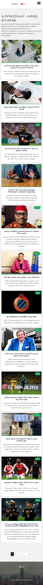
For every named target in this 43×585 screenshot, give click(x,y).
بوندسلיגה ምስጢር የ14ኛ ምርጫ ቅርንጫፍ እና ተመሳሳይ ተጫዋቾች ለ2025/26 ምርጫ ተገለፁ (21, 525)
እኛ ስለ (23, 571)
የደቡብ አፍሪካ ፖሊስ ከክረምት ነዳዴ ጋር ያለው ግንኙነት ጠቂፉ (21, 440)
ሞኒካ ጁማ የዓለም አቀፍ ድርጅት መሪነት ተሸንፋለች (21, 277)
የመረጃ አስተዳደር (23, 576)
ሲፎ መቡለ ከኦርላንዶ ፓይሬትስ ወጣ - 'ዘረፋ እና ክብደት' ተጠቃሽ (21, 150)
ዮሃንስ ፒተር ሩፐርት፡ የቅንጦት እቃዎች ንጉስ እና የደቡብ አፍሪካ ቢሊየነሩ (21, 355)
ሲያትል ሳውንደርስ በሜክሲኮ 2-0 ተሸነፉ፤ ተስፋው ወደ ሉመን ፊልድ (21, 399)
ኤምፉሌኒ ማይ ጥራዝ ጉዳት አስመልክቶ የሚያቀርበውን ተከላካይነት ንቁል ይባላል (21, 191)
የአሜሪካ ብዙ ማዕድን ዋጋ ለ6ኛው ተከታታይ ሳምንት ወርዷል (21, 108)
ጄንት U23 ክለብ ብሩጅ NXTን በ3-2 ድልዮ (21, 317)
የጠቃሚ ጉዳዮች (23, 573)
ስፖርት (37, 125)
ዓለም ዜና (37, 42)
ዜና (38, 166)
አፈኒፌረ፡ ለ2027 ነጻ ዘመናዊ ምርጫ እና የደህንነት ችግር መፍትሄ (21, 232)
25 (30, 554)
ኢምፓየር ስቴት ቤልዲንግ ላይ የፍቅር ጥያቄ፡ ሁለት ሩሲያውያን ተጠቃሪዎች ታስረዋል (21, 67)
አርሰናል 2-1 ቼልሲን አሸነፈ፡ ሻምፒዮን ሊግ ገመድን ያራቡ (21, 484)
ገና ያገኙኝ (23, 578)
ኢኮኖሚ (37, 83)
